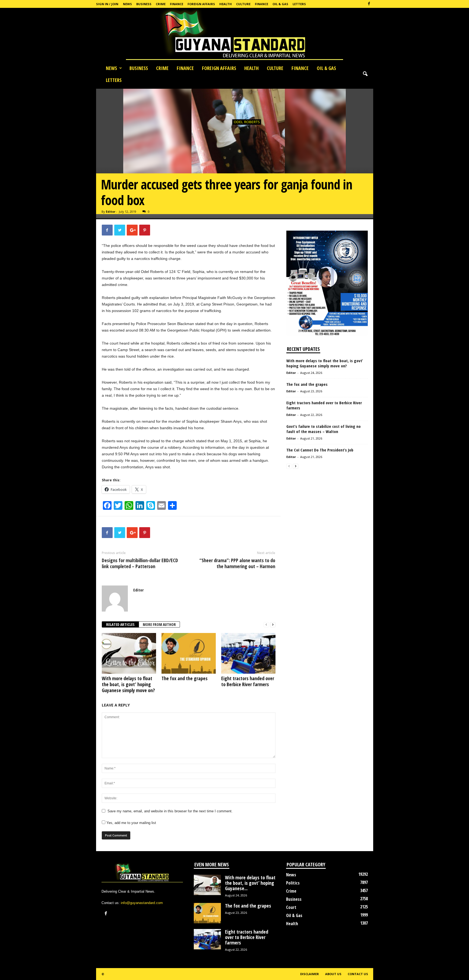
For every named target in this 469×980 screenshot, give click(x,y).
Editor (110, 211)
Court (291, 907)
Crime (161, 4)
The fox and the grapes (184, 678)
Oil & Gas (280, 4)
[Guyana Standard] (234, 35)
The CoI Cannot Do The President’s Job (319, 450)
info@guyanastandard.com (142, 903)
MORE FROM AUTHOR (159, 624)
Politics (293, 883)
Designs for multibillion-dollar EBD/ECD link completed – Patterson (140, 563)
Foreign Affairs (201, 4)
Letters (299, 4)
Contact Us (358, 974)
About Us (333, 974)
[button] (365, 74)
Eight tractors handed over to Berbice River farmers (247, 681)
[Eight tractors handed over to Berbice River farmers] (248, 653)
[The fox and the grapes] (188, 653)
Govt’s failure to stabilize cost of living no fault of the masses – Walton (323, 429)
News (127, 4)
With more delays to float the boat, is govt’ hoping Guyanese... (250, 883)
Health (225, 4)
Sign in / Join (107, 4)
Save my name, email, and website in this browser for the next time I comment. (170, 811)
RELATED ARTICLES (120, 624)
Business (143, 4)
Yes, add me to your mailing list (130, 823)
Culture (243, 4)
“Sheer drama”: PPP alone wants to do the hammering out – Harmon (237, 563)
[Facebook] (369, 4)
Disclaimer (309, 974)
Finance (176, 4)
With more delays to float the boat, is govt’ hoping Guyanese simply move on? (128, 684)
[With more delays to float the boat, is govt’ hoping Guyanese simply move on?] (129, 653)
